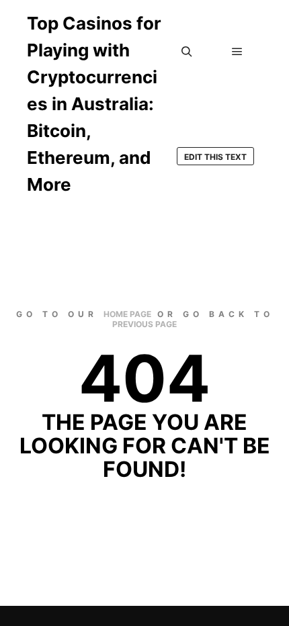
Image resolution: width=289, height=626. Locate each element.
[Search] (187, 51)
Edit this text (215, 157)
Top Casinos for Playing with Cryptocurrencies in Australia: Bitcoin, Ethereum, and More (94, 104)
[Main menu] (237, 51)
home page (127, 314)
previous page (144, 324)
